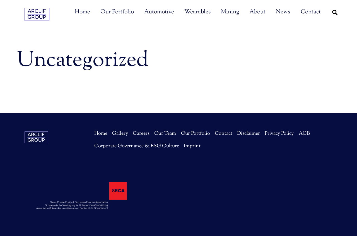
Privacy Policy (279, 133)
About (257, 12)
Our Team (165, 133)
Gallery (120, 133)
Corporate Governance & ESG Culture (136, 146)
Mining (230, 12)
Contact (311, 12)
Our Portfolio (117, 12)
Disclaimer (248, 133)
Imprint (192, 146)
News (283, 12)
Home (82, 12)
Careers (141, 133)
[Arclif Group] (38, 18)
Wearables (197, 12)
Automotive (159, 12)
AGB (304, 133)
